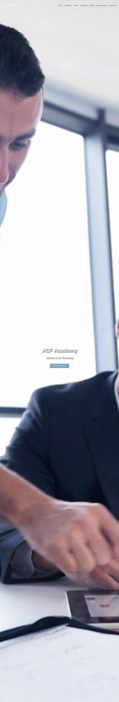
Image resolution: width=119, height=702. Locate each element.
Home (60, 5)
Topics (75, 5)
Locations (83, 5)
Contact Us (113, 5)
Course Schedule (59, 366)
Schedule (67, 5)
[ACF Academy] (11, 5)
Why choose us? (101, 5)
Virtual (91, 5)
